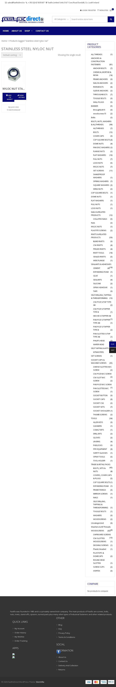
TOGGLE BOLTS (99, 98)
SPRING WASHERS (101, 181)
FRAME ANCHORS (100, 79)
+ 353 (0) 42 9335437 (36, 2)
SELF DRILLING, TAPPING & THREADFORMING (100, 504)
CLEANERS (97, 426)
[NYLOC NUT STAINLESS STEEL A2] (14, 75)
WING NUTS (98, 189)
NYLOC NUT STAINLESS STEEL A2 (14, 88)
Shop (27, 30)
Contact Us (42, 30)
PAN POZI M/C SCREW (102, 384)
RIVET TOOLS (98, 253)
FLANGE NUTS (99, 151)
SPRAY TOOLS (99, 456)
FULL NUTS (97, 159)
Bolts (93, 117)
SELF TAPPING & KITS (100, 348)
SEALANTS (97, 279)
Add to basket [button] (10, 97)
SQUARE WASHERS (101, 185)
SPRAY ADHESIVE (100, 287)
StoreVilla (40, 682)
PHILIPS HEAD (99, 340)
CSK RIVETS (98, 245)
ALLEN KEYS (98, 422)
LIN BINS (96, 441)
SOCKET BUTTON (100, 395)
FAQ (60, 629)
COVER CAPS (98, 136)
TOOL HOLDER (99, 460)
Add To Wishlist (14, 110)
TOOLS (94, 418)
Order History (20, 632)
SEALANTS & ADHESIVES (101, 264)
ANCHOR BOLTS (100, 68)
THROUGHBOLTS (100, 94)
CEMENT (96, 268)
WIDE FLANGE (99, 260)
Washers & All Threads (101, 527)
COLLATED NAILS (100, 219)
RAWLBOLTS (98, 87)
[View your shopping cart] (110, 10)
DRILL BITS (97, 433)
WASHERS (97, 515)
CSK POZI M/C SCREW (102, 373)
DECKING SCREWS (101, 545)
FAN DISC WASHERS (101, 147)
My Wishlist (19, 636)
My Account (19, 628)
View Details (22, 96)
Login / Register (89, 10)
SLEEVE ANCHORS (100, 90)
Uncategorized (97, 523)
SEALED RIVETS (99, 256)
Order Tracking (21, 641)
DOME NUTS (98, 143)
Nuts (93, 222)
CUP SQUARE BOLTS (101, 140)
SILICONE (97, 283)
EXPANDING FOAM (101, 272)
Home (6, 30)
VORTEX (96, 570)
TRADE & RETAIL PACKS (100, 464)
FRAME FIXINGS (99, 490)
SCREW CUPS (98, 567)
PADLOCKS (97, 445)
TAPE (95, 291)
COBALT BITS (98, 430)
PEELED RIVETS (99, 249)
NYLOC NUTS (98, 166)
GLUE (95, 275)
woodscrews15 (99, 113)
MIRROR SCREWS (100, 493)
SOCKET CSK (98, 403)
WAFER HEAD (98, 344)
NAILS (95, 497)
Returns (61, 669)
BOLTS (96, 132)
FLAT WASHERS (99, 155)
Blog (60, 625)
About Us (17, 30)
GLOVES (96, 437)
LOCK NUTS (98, 163)
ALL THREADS (96, 54)
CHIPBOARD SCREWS (102, 534)
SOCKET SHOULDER (101, 410)
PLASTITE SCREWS (98, 230)
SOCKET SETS (99, 407)
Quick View (14, 107)
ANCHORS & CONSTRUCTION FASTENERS (98, 61)
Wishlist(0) (103, 10)
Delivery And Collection (68, 665)
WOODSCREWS (99, 519)
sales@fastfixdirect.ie (16, 2)
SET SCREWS (98, 170)
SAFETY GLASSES (100, 453)
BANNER (94, 106)
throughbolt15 (99, 109)
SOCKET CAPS (99, 399)
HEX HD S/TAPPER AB (102, 316)
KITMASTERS (98, 352)
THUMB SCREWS (100, 414)
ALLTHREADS (98, 128)
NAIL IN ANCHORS (100, 83)
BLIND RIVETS (98, 241)
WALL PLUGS (98, 102)
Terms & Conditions (66, 637)
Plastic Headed (99, 549)
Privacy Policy (64, 633)
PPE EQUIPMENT (100, 449)
